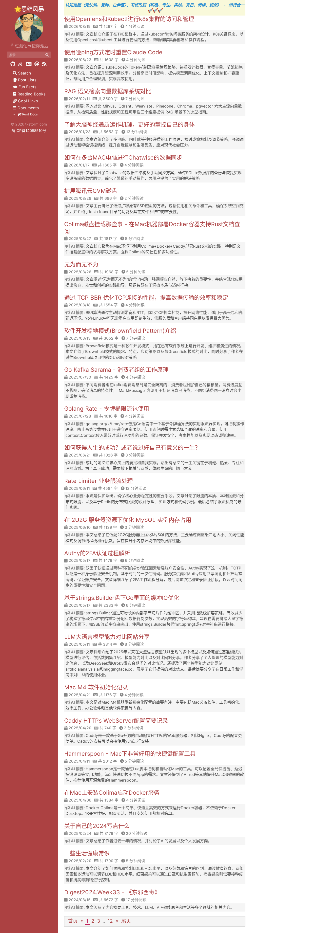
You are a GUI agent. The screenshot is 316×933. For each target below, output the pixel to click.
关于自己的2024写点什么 (97, 826)
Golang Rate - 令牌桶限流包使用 (106, 408)
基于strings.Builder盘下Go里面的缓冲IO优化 (121, 597)
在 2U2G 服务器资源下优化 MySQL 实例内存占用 (127, 519)
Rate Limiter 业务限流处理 (98, 480)
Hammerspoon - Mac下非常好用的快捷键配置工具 (130, 753)
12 (110, 921)
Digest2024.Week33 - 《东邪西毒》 (112, 892)
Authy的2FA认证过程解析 (97, 553)
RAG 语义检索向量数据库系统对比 (107, 91)
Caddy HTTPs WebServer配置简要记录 (116, 720)
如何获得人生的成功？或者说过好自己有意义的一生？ (132, 447)
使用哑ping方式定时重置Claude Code (113, 52)
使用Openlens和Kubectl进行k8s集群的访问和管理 (129, 19)
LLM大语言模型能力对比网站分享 (107, 636)
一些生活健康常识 (87, 853)
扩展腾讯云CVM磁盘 (90, 190)
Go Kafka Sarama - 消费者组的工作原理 (116, 369)
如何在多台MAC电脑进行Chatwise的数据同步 (123, 157)
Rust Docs (29, 114)
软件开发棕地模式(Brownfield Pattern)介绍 (120, 330)
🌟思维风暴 (29, 9)
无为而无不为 (81, 264)
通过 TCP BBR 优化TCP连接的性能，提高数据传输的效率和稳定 (146, 297)
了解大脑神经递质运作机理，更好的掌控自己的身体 (129, 124)
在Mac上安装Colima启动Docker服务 (111, 792)
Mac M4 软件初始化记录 (96, 687)
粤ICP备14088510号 (29, 130)
